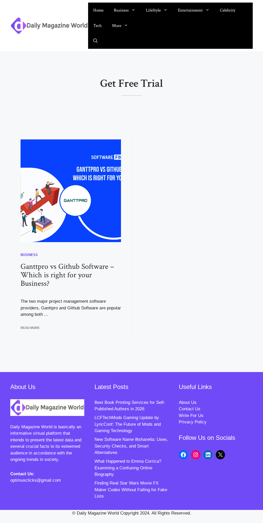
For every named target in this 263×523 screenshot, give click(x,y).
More (116, 25)
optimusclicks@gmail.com (35, 480)
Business (121, 10)
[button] (95, 41)
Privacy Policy (192, 422)
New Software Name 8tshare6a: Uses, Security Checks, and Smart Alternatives (131, 446)
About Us (187, 402)
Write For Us (191, 415)
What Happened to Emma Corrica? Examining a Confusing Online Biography (128, 468)
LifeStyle (153, 10)
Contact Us (189, 408)
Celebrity (228, 10)
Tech (97, 25)
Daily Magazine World (31, 426)
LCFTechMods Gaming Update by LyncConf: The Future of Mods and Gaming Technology (128, 424)
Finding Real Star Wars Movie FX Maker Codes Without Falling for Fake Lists (131, 490)
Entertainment (190, 10)
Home (98, 10)
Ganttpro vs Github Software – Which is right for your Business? (67, 275)
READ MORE (30, 328)
